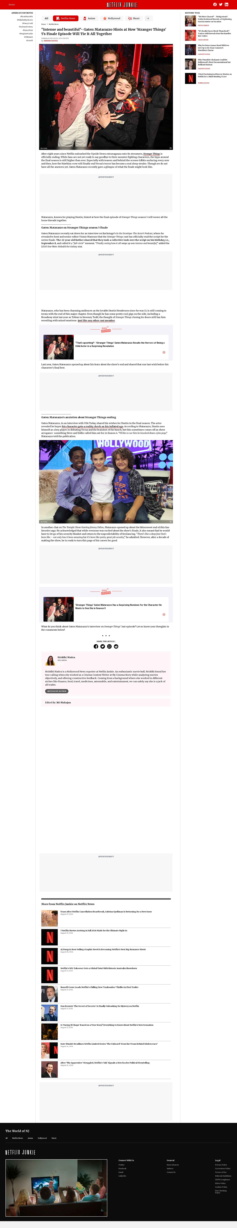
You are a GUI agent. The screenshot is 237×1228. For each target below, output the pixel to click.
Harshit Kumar (204, 54)
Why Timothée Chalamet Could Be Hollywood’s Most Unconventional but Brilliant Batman (214, 62)
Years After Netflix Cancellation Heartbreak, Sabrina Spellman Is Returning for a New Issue (106, 843)
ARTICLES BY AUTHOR (56, 691)
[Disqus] (106, 748)
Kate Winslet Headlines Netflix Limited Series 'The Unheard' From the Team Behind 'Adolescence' (109, 975)
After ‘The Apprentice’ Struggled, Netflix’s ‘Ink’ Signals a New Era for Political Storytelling (105, 994)
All (46, 18)
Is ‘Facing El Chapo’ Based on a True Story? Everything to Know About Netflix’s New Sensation (106, 956)
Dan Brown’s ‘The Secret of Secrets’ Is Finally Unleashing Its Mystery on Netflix (99, 937)
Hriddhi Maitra (51, 41)
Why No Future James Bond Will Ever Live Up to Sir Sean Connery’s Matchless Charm (213, 47)
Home (12, 4)
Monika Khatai (203, 83)
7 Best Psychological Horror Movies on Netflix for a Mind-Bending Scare (215, 75)
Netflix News (54, 24)
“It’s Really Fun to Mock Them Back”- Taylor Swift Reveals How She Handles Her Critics (214, 33)
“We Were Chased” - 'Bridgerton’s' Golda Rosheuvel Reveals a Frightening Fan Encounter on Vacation (215, 19)
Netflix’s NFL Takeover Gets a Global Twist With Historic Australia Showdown (98, 900)
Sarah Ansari (203, 40)
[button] (171, 148)
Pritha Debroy (203, 25)
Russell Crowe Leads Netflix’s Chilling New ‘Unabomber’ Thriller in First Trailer (99, 919)
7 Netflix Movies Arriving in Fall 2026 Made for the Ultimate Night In (93, 862)
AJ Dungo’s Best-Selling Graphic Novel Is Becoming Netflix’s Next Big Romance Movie (103, 881)
